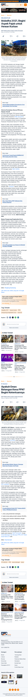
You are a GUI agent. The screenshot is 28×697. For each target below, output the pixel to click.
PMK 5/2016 (15, 169)
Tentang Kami (18, 654)
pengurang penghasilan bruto (9, 312)
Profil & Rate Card (19, 667)
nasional (20, 312)
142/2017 (11, 186)
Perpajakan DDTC (5, 665)
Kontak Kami (18, 663)
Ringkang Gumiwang (10, 287)
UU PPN (12, 440)
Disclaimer (17, 661)
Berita (2, 15)
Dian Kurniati (8, 539)
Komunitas (3, 661)
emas (22, 562)
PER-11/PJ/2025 (16, 533)
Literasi (3, 656)
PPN (19, 310)
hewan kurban (13, 310)
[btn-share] (17, 36)
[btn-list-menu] (25, 4)
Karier (16, 665)
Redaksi (17, 656)
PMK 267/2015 (19, 116)
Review (3, 659)
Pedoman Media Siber (20, 659)
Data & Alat (4, 663)
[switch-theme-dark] (17, 4)
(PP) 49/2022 (5, 484)
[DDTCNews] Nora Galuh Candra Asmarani (12, 30)
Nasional (9, 15)
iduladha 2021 (5, 310)
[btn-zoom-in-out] (3, 36)
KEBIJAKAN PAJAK (5, 18)
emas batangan (16, 562)
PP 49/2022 (4, 384)
